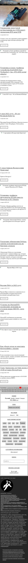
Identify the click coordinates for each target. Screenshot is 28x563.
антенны (5, 432)
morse (10, 427)
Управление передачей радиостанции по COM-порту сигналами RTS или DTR (12, 30)
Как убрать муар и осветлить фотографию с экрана (12, 347)
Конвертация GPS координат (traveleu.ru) (11, 510)
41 (14, 391)
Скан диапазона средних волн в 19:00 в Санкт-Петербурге (14, 369)
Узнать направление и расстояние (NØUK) (11, 505)
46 (22, 391)
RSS (17, 415)
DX (13, 423)
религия (21, 435)
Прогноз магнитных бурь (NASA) (8, 497)
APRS (4, 423)
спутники (16, 438)
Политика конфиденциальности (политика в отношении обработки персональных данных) (14, 552)
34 (2, 391)
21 (7, 389)
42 (15, 391)
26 (15, 389)
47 (23, 391)
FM (17, 423)
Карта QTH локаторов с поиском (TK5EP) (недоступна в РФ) (14, 504)
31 (23, 389)
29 (20, 389)
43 (17, 391)
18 (2, 389)
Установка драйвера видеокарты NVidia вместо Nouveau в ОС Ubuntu (11, 197)
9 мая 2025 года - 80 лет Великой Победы (10, 115)
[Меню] (26, 2)
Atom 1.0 (12, 415)
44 (18, 391)
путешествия (13, 435)
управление (9, 444)
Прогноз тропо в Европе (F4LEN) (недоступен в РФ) (13, 499)
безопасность (14, 432)
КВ (16, 429)
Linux (22, 423)
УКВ (24, 429)
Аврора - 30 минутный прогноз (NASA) (10, 498)
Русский (7, 398)
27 (17, 389)
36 (5, 391)
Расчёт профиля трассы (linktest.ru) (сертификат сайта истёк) (14, 507)
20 (6, 389)
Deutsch (17, 398)
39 (10, 391)
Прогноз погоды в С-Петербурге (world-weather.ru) (13, 502)
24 (12, 389)
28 (19, 389)
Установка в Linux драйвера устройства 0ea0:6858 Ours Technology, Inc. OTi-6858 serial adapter (13, 71)
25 (14, 389)
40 (12, 391)
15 (25, 387)
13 (22, 387)
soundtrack (17, 427)
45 (20, 391)
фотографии (18, 444)
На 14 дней (14, 471)
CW (9, 423)
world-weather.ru (14, 472)
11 (18, 387)
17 (1, 389)
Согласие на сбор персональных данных (12, 556)
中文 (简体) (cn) (14, 400)
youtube (11, 429)
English (13, 398)
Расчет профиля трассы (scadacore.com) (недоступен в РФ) (14, 509)
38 (9, 391)
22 (9, 389)
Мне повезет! (14, 452)
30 (22, 389)
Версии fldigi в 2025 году (10, 285)
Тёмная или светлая (14, 407)
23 (10, 389)
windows (4, 429)
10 (16, 387)
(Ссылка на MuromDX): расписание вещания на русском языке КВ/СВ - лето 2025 (12, 308)
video (23, 427)
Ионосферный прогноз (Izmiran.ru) (9, 496)
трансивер (22, 441)
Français (22, 398)
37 (7, 391)
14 (24, 387)
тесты (15, 441)
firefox (5, 427)
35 (4, 391)
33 (27, 389)
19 (4, 389)
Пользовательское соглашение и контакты (13, 549)
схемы (10, 441)
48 (25, 391)
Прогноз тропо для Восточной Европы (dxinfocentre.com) (10, 501)
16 (27, 387)
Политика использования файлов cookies (13, 554)
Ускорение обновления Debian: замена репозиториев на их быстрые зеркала (13, 243)
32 (25, 389)
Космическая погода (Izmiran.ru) (8, 495)
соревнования (7, 438)
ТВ (20, 429)
